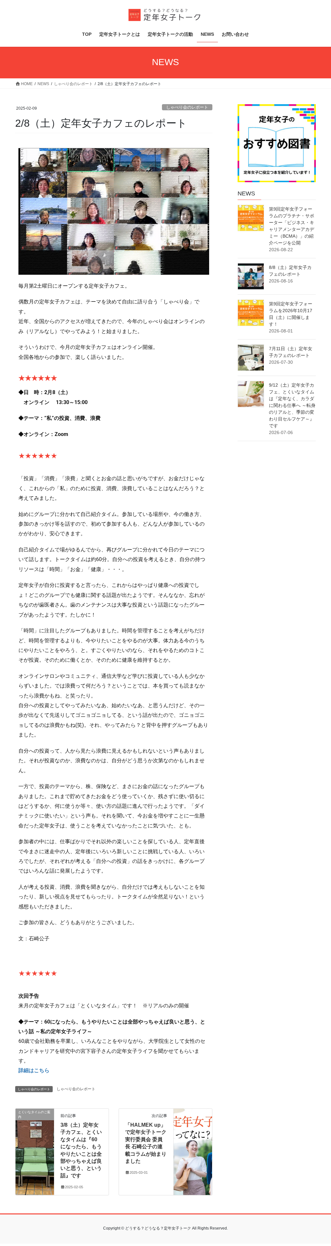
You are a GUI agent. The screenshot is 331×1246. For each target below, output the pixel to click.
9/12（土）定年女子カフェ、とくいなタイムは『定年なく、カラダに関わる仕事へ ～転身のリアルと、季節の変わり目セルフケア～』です (292, 405)
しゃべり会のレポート (187, 107)
